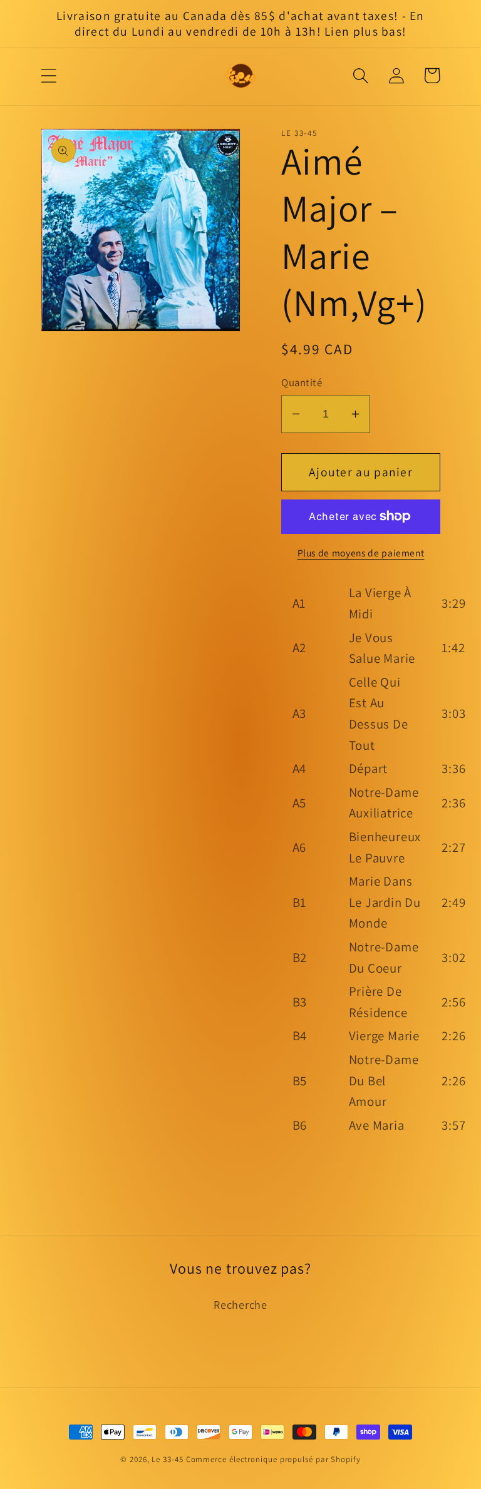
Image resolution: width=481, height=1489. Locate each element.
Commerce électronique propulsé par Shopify (273, 1459)
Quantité (301, 382)
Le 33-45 (167, 1459)
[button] (48, 75)
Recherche (240, 1304)
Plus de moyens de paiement (361, 552)
